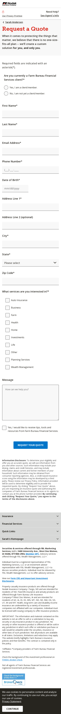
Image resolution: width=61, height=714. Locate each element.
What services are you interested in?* (25, 291)
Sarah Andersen (14, 22)
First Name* (9, 105)
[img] (16, 4)
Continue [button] (12, 708)
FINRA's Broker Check (12, 659)
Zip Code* (8, 273)
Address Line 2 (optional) (17, 217)
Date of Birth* (11, 180)
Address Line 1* (12, 198)
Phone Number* (12, 161)
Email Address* (11, 143)
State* (6, 254)
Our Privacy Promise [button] (12, 15)
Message (7, 380)
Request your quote (30, 445)
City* (5, 235)
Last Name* (9, 124)
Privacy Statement (11, 701)
